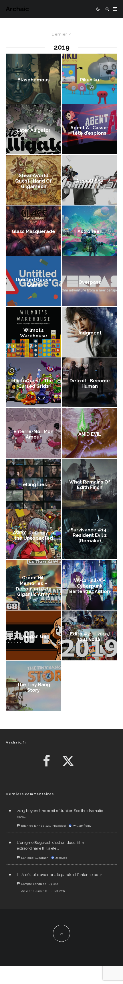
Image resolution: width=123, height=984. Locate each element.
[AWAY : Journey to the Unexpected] (33, 534)
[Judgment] (89, 332)
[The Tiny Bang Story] (33, 686)
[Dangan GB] (33, 636)
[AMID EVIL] (89, 433)
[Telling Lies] (33, 484)
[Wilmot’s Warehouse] (33, 332)
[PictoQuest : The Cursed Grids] (33, 382)
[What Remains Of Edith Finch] (89, 484)
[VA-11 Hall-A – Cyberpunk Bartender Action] (89, 585)
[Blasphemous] (33, 79)
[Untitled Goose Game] (33, 281)
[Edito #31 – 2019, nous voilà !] (89, 636)
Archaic (17, 9)
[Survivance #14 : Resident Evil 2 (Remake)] (89, 534)
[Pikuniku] (89, 79)
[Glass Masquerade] (33, 231)
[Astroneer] (89, 231)
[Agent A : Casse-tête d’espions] (89, 129)
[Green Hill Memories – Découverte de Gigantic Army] (33, 585)
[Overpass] (89, 281)
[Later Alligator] (33, 129)
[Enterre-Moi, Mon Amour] (33, 433)
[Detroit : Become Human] (89, 382)
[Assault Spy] (89, 180)
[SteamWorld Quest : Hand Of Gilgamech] (33, 180)
